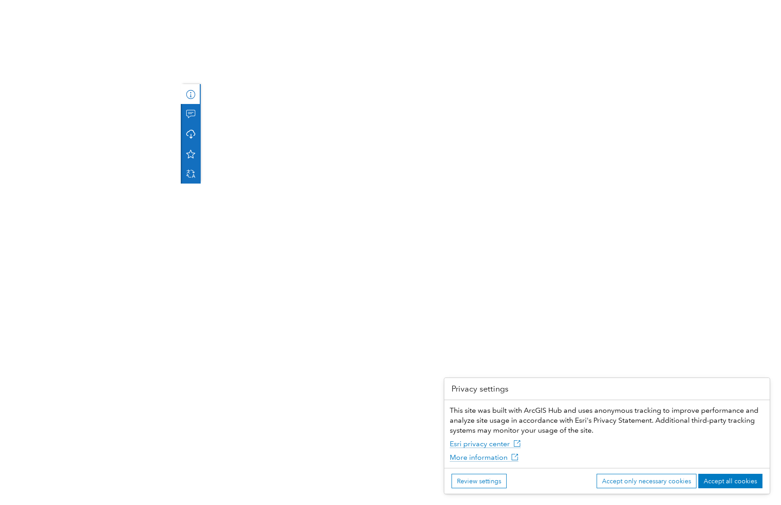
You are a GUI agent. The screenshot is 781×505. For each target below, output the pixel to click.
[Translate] (191, 174)
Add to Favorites (191, 154)
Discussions (191, 114)
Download (191, 134)
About (191, 94)
